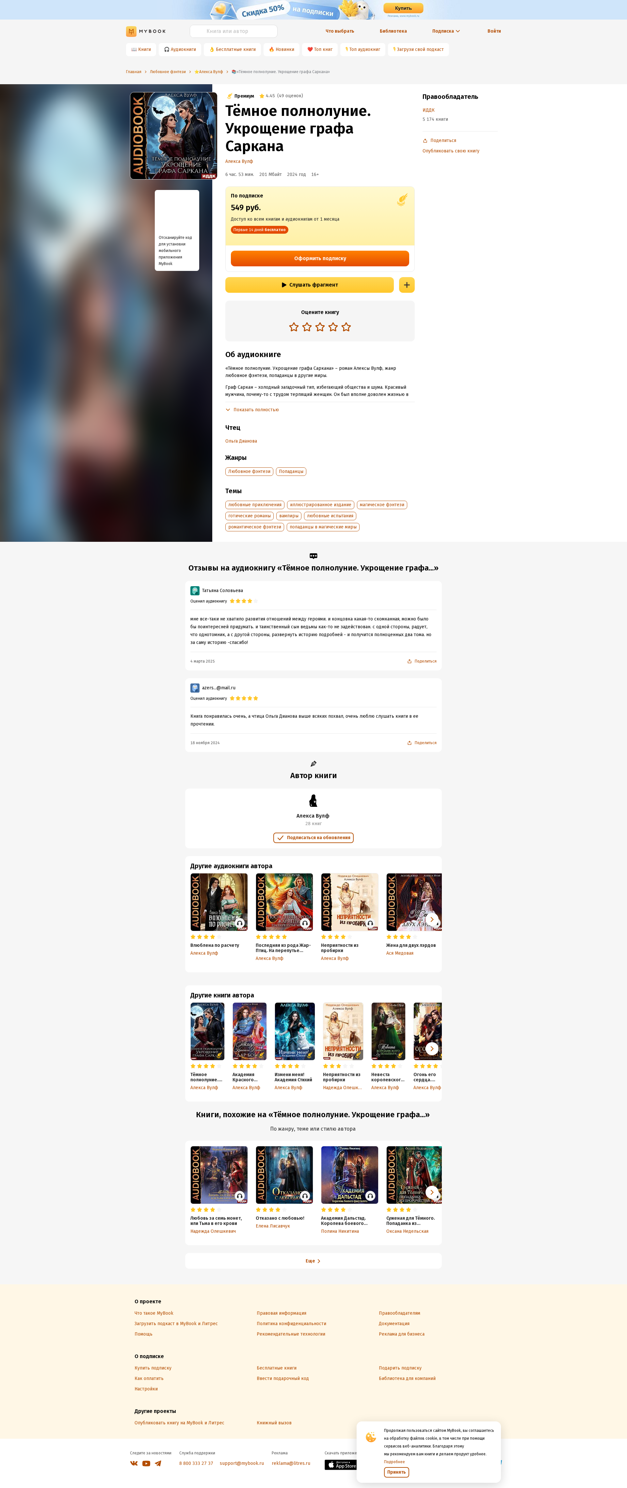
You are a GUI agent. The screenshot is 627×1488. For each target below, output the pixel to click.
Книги (144, 49)
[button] (432, 1048)
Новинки (285, 49)
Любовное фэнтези (249, 471)
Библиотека (393, 31)
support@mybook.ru (242, 1463)
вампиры (288, 516)
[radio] (294, 326)
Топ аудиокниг (364, 49)
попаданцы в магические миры (323, 527)
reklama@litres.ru (291, 1463)
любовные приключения (254, 505)
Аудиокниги (183, 49)
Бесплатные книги (236, 49)
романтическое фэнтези (254, 527)
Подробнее (394, 1462)
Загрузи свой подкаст (420, 49)
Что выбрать (340, 31)
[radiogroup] (320, 327)
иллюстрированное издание (320, 505)
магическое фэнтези (382, 505)
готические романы (249, 516)
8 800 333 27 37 (196, 1463)
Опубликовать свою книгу (451, 151)
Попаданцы (291, 471)
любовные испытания (330, 516)
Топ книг (323, 49)
